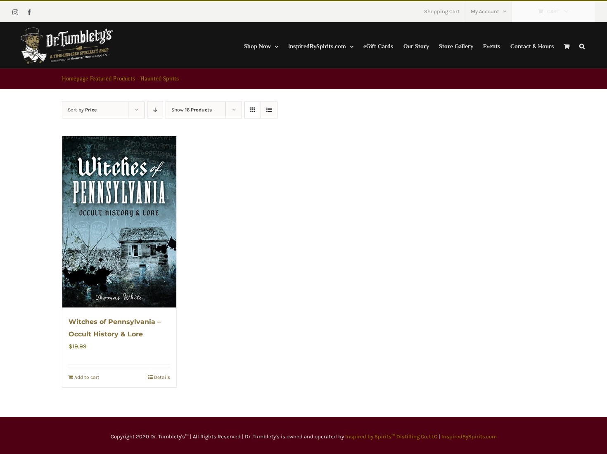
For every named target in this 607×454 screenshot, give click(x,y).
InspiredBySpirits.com (469, 436)
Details (162, 377)
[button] (582, 45)
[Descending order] (155, 110)
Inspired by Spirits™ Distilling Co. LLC (392, 436)
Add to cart (87, 377)
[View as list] (269, 110)
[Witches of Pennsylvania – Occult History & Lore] (119, 221)
